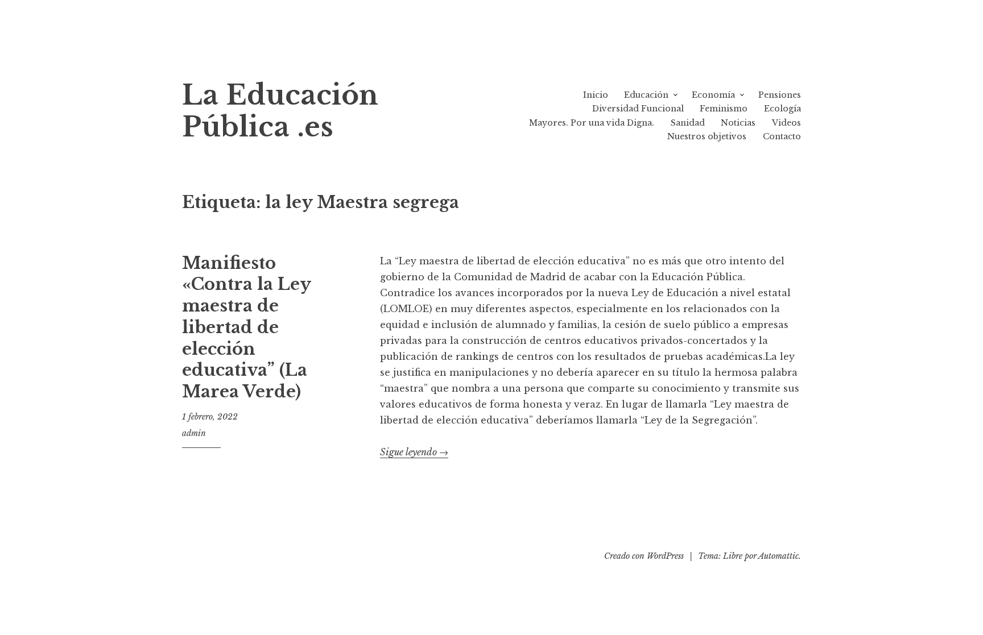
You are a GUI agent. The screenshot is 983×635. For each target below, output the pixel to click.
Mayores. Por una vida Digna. (591, 123)
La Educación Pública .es (280, 111)
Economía (713, 95)
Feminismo (723, 108)
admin (194, 433)
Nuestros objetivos (706, 136)
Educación (646, 95)
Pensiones (779, 95)
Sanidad (688, 123)
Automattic (778, 556)
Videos (786, 123)
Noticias (738, 123)
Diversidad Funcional (638, 108)
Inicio (595, 95)
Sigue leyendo (414, 452)
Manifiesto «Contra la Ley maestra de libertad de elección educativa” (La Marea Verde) (246, 327)
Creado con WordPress (644, 556)
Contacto (782, 136)
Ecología (782, 108)
